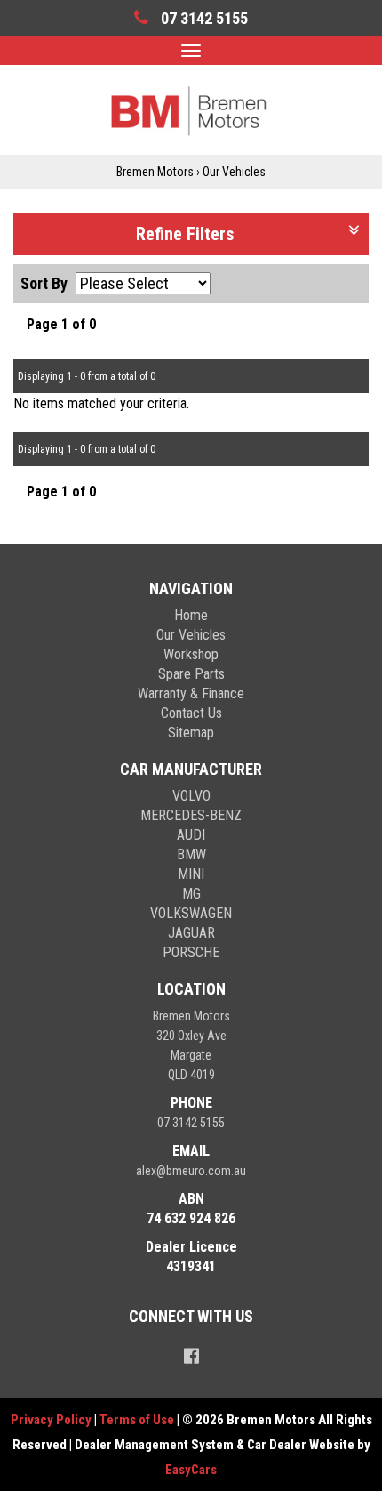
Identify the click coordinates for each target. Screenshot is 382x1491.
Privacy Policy (52, 1420)
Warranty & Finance (191, 693)
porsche (191, 952)
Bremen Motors (155, 172)
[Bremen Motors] (191, 109)
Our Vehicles (234, 172)
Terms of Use (138, 1420)
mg (191, 893)
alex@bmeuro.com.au (191, 1171)
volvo (191, 795)
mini (191, 874)
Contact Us (191, 713)
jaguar (191, 932)
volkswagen (191, 913)
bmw (191, 854)
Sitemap (191, 732)
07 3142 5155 (191, 1123)
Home (191, 615)
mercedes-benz (191, 815)
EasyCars (191, 1470)
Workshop (191, 654)
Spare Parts (191, 673)
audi (191, 834)
